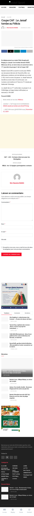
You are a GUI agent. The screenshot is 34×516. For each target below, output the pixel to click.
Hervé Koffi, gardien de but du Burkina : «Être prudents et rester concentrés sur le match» (21, 345)
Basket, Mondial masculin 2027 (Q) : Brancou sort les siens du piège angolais (20, 396)
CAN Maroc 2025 (4, 479)
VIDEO (25, 477)
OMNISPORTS (27, 472)
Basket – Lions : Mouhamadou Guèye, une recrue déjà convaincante (14, 372)
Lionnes (14, 478)
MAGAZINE (12, 7)
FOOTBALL (22, 7)
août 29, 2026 (13, 383)
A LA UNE (9, 17)
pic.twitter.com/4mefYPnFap (20, 106)
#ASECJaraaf (7, 106)
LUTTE (25, 468)
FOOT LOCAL (16, 474)
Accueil (3, 7)
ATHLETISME (5, 474)
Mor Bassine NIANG (12, 27)
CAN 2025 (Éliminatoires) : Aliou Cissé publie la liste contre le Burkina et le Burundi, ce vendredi (20, 335)
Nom (3, 224)
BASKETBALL (5, 476)
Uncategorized (27, 475)
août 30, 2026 (6, 375)
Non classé (26, 470)
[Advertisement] (17, 12)
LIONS (25, 466)
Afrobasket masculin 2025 (5, 468)
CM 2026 (14, 468)
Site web (3, 239)
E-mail (3, 232)
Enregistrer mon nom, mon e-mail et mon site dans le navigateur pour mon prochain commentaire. (18, 248)
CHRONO (15, 466)
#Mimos (20, 100)
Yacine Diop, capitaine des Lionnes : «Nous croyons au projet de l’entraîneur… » (20, 326)
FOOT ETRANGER (15, 471)
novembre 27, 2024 (25, 27)
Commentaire (5, 202)
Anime (3, 472)
